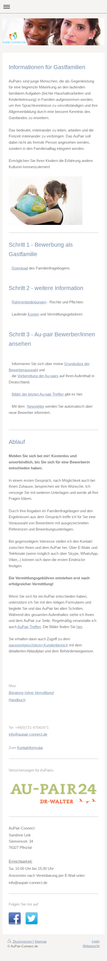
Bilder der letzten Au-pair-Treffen (38, 394)
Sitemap (41, 941)
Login (96, 941)
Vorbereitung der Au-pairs (37, 376)
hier (79, 627)
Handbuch (17, 700)
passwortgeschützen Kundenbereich (38, 645)
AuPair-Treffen (29, 627)
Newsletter (35, 406)
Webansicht (91, 946)
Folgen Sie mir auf (23, 904)
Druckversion (22, 941)
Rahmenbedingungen (29, 302)
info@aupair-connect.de (28, 734)
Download (20, 268)
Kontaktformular (30, 748)
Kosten (33, 314)
